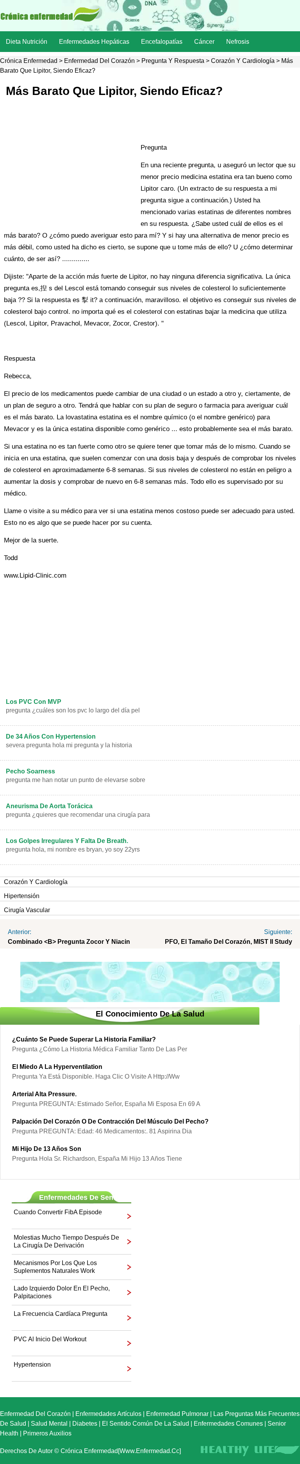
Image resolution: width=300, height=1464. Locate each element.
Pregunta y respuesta (172, 60)
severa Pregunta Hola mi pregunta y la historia (69, 745)
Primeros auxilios (47, 1433)
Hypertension (32, 1364)
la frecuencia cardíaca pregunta (60, 1313)
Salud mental (49, 1423)
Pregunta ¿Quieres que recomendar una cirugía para (78, 814)
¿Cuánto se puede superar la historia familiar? (84, 1039)
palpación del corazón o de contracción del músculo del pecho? (110, 1121)
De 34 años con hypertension (51, 736)
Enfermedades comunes (228, 1423)
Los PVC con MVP (33, 701)
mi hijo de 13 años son (46, 1148)
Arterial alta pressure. (44, 1094)
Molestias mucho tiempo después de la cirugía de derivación (66, 1241)
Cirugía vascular (27, 910)
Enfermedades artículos (108, 1413)
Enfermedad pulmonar (177, 1413)
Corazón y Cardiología (243, 60)
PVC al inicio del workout (50, 1339)
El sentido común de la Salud (145, 1423)
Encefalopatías (161, 41)
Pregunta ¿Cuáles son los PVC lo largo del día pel (73, 710)
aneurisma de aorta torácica (49, 806)
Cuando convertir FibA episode (58, 1212)
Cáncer (204, 41)
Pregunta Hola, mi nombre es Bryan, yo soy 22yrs (73, 849)
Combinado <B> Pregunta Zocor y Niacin (69, 941)
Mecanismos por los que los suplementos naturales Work (55, 1267)
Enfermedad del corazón (99, 60)
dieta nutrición (26, 41)
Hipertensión (21, 896)
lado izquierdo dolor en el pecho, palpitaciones (62, 1292)
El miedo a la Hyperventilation (57, 1066)
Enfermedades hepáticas (94, 41)
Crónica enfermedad (28, 60)
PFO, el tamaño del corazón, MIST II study (228, 941)
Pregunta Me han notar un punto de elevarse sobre (75, 780)
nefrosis (237, 41)
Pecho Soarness (30, 771)
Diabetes (84, 1423)
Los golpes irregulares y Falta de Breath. (67, 841)
